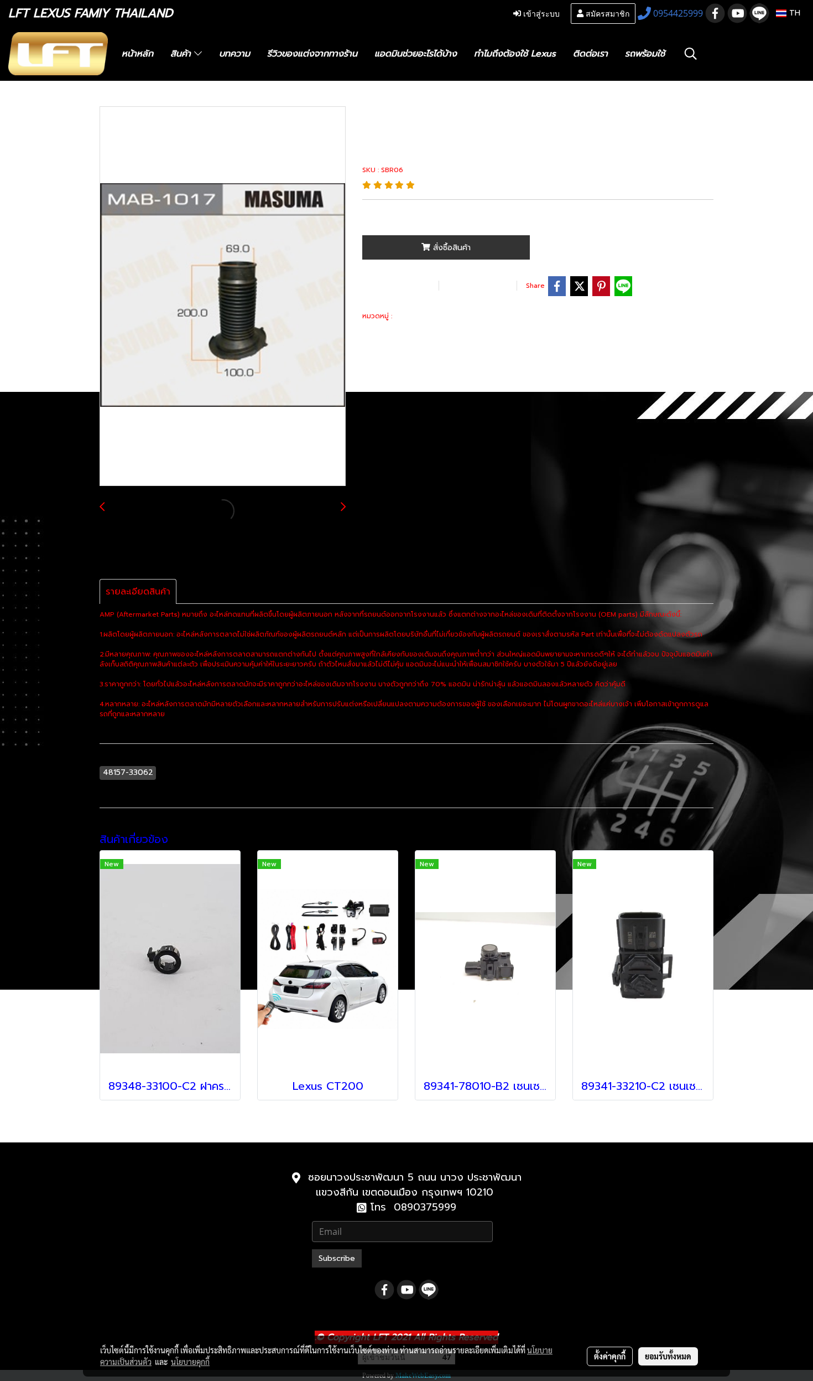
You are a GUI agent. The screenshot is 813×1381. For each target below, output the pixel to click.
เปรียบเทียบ (476, 285)
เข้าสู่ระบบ (540, 13)
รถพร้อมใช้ (645, 53)
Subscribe (337, 1258)
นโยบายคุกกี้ (190, 1362)
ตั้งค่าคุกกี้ (610, 1356)
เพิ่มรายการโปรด (399, 285)
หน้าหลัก (137, 53)
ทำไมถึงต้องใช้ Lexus (515, 53)
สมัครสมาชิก (606, 13)
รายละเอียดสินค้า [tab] (138, 591)
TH (793, 13)
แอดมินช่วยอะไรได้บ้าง (415, 53)
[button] (691, 53)
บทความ (234, 53)
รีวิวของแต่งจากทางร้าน (312, 53)
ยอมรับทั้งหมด (668, 1356)
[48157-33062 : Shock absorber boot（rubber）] (222, 297)
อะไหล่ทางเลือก (419, 316)
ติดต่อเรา (590, 53)
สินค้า (182, 53)
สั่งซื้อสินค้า (450, 248)
